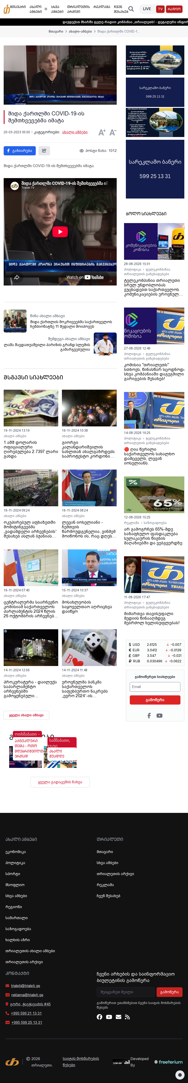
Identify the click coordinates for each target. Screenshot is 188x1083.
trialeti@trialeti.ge (25, 986)
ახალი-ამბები (80, 31)
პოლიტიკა (133, 269)
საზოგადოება (155, 523)
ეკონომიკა (16, 852)
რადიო (174, 9)
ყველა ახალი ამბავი (26, 715)
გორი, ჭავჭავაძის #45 (30, 1004)
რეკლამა (132, 523)
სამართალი (17, 918)
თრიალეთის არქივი (24, 962)
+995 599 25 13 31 (26, 1022)
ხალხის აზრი (18, 940)
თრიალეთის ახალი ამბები (30, 951)
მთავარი (56, 31)
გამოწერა (155, 700)
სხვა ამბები (16, 896)
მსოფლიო (15, 885)
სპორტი (13, 874)
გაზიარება (21, 150)
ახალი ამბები (75, 132)
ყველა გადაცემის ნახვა (60, 782)
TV (160, 9)
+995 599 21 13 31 (26, 1013)
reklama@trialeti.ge (27, 995)
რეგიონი (14, 907)
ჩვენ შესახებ (108, 896)
